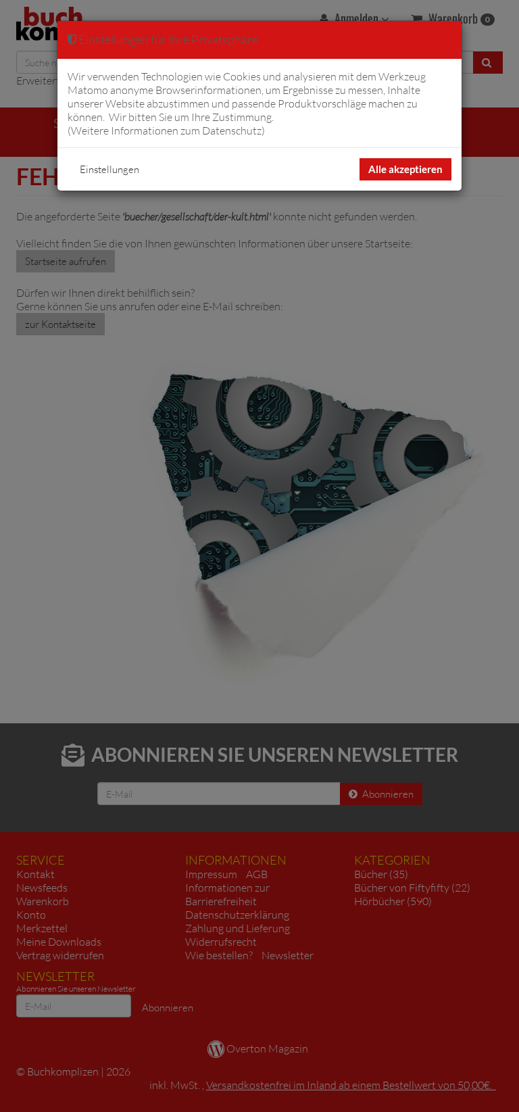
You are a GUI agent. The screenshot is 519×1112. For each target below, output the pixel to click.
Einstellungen (109, 169)
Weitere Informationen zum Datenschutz (166, 130)
